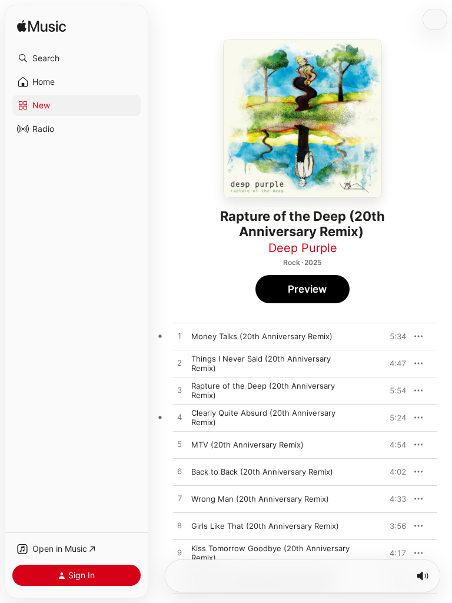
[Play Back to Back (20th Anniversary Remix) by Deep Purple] (179, 471)
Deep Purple (302, 248)
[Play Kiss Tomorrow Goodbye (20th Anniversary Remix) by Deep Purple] (179, 553)
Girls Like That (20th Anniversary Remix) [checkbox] (265, 526)
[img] (41, 27)
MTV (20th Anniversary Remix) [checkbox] (247, 444)
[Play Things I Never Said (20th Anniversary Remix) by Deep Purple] (179, 363)
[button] (76, 58)
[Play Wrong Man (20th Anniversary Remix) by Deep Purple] (179, 498)
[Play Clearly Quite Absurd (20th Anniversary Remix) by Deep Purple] (179, 417)
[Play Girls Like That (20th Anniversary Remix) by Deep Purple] (179, 526)
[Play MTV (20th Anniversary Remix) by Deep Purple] (179, 444)
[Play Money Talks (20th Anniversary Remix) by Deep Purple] (179, 336)
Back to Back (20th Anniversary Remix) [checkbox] (262, 471)
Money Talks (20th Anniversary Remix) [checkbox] (262, 336)
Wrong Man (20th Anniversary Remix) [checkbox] (260, 498)
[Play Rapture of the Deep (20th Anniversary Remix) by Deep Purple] (179, 390)
